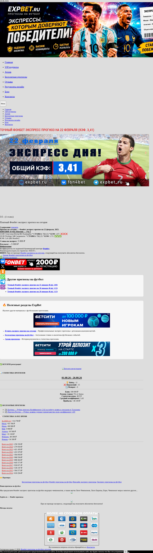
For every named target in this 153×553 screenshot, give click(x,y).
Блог (7, 91)
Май (3, 429)
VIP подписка (12, 67)
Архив (8, 72)
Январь (5, 439)
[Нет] (128, 552)
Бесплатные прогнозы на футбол (19, 335)
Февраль (5, 437)
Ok (126, 552)
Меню (3, 104)
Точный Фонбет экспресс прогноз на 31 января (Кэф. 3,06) (32, 285)
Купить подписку (10, 257)
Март (4, 434)
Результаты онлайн (14, 86)
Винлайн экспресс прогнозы (84, 482)
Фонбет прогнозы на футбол (60, 482)
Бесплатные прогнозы (16, 77)
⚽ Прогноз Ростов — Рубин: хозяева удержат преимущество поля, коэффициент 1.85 (40, 412)
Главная (9, 62)
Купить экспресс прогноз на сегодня (20, 331)
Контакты (10, 96)
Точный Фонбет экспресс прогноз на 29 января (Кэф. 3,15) (32, 292)
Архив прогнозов (12, 339)
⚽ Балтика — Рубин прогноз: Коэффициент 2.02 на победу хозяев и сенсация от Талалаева (42, 410)
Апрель (5, 431)
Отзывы (9, 81)
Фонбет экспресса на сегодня (32, 253)
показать (14, 227)
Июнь (4, 426)
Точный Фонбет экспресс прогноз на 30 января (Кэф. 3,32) (32, 288)
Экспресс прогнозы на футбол (109, 482)
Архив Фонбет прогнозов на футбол (18, 255)
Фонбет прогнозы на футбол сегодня (36, 549)
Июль (4, 424)
